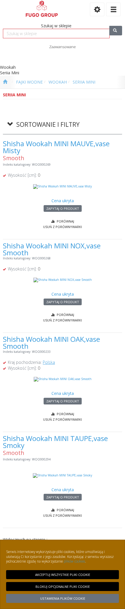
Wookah (58, 82)
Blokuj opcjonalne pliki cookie (62, 586)
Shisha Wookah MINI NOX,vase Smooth (52, 249)
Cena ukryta (62, 200)
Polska (49, 362)
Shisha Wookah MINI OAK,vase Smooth (51, 342)
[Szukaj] (115, 30)
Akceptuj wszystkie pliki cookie (62, 574)
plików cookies (74, 561)
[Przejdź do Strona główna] (5, 82)
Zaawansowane (62, 46)
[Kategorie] (113, 9)
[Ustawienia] (97, 9)
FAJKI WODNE (29, 82)
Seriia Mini (84, 82)
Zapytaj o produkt (62, 208)
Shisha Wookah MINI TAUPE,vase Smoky (55, 441)
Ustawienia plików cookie (62, 598)
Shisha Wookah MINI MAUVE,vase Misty (56, 147)
